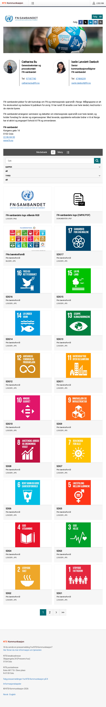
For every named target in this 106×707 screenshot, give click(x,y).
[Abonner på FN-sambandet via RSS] (100, 22)
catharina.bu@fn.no (31, 83)
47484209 (81, 78)
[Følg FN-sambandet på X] (85, 22)
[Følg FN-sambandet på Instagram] (95, 22)
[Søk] (97, 160)
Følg (95, 16)
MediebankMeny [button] (49, 152)
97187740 (31, 78)
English (12, 694)
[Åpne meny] (33, 3)
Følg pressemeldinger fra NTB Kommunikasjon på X (25, 679)
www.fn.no (8, 140)
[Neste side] (56, 612)
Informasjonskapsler (12, 684)
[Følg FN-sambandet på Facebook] (80, 22)
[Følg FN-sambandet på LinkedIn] (90, 22)
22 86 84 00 (9, 137)
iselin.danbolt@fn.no (81, 83)
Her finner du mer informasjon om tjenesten (22, 650)
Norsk (5, 694)
